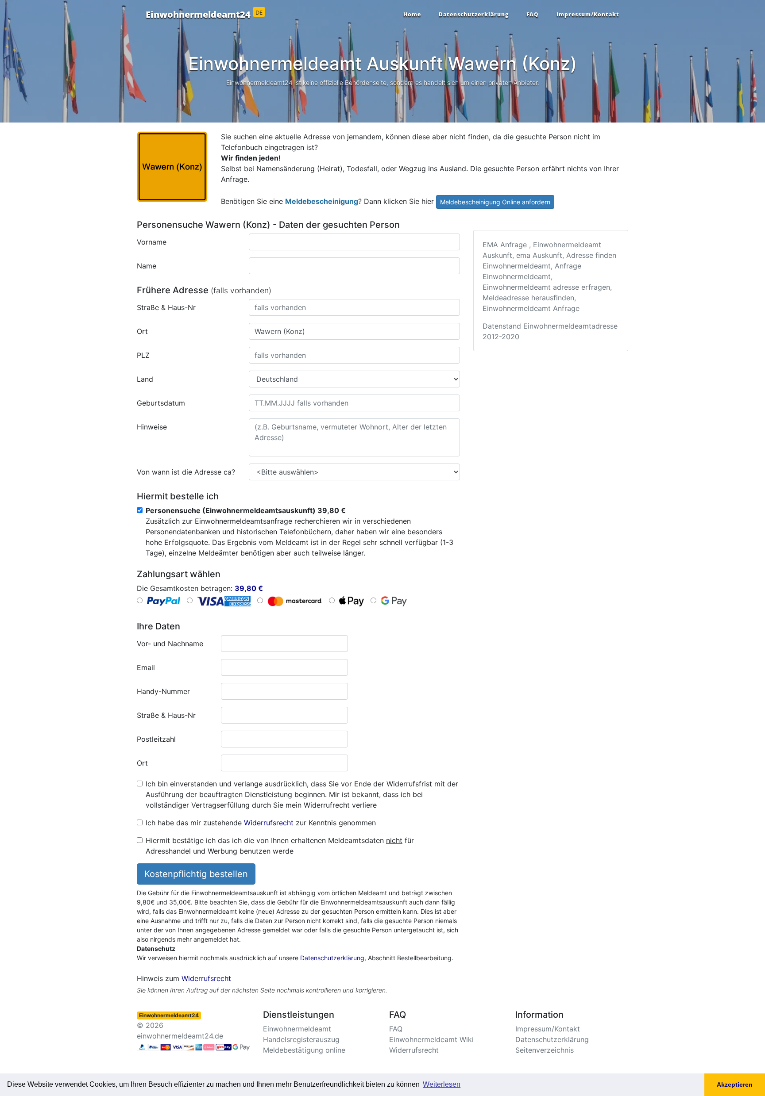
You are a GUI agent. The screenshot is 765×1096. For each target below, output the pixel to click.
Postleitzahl (156, 739)
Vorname (151, 242)
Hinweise (152, 426)
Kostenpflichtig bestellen (196, 874)
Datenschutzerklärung (474, 14)
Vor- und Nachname (170, 643)
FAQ (532, 14)
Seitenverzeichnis (544, 1050)
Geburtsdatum (161, 403)
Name (146, 265)
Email (146, 667)
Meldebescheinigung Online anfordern (495, 202)
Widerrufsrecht (269, 822)
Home (412, 14)
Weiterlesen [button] (441, 1084)
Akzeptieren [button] (735, 1084)
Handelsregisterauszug (301, 1039)
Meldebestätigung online (304, 1050)
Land (145, 379)
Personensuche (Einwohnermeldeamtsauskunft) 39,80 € (246, 510)
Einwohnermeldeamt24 (204, 14)
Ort (142, 331)
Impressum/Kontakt (587, 14)
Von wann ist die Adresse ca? (186, 472)
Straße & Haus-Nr (166, 307)
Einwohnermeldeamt (297, 1028)
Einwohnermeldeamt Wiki (431, 1039)
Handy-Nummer (163, 691)
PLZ (143, 355)
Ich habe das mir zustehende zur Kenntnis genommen (261, 822)
